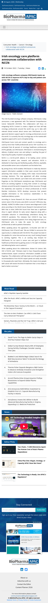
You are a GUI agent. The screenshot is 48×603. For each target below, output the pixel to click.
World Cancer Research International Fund (31, 207)
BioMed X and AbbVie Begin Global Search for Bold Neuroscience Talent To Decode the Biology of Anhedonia (26, 359)
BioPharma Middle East (33, 5)
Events (26, 8)
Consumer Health (10, 45)
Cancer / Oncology (25, 45)
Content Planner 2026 (24, 587)
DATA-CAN (18, 209)
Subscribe (41, 510)
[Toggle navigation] (4, 27)
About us (24, 578)
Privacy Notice (23, 600)
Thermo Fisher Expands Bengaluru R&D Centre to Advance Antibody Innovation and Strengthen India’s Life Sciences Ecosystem (26, 369)
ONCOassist (38, 119)
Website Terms (12, 600)
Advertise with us (24, 581)
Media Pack (32, 8)
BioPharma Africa (7, 8)
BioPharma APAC (18, 8)
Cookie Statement (35, 600)
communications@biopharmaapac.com (24, 596)
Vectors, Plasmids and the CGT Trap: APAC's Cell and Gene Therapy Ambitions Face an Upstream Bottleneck (23, 320)
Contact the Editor (24, 584)
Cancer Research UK (18, 199)
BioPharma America (8, 5)
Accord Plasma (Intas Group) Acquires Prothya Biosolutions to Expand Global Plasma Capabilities (25, 380)
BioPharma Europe (20, 5)
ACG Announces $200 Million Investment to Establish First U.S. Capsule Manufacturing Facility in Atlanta (24, 391)
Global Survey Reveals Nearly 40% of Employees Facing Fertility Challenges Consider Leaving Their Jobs (26, 348)
